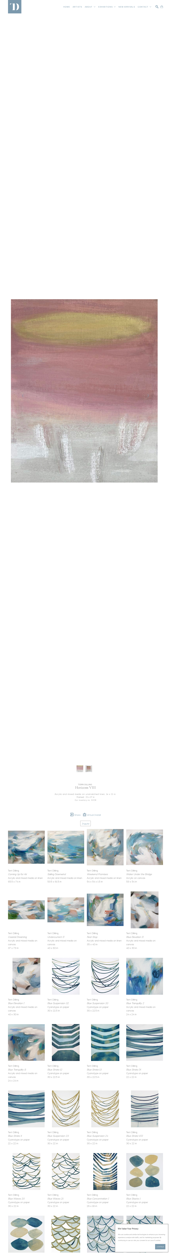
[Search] (157, 6)
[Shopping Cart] (161, 6)
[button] (90, 7)
